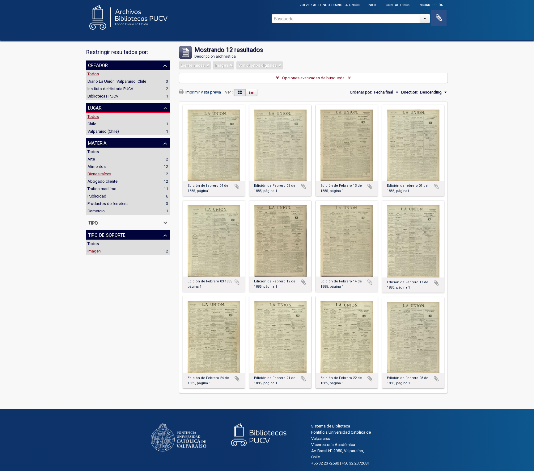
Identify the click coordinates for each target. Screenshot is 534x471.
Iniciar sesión (430, 4)
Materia (97, 142)
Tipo (93, 222)
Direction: (409, 92)
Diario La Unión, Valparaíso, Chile (116, 81)
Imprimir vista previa (202, 92)
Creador (98, 65)
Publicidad (96, 196)
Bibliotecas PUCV (102, 96)
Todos (93, 74)
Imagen (94, 251)
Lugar (95, 107)
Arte (91, 159)
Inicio (373, 4)
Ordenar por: (361, 92)
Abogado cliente (102, 181)
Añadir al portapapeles (237, 186)
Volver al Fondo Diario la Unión (329, 4)
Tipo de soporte (106, 234)
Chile (91, 124)
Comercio (96, 211)
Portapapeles (439, 18)
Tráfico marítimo (102, 188)
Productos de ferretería (108, 203)
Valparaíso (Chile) (103, 131)
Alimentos (96, 166)
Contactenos (398, 4)
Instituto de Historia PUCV (110, 88)
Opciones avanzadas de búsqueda (313, 78)
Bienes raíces (99, 174)
